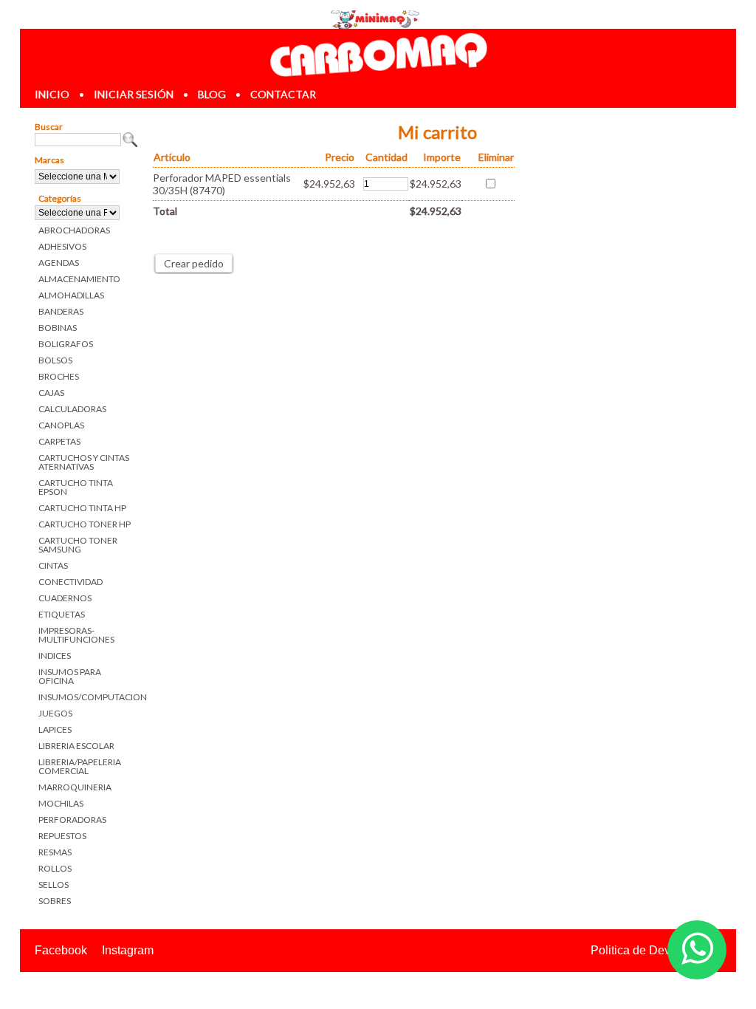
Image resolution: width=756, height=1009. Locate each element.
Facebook (61, 950)
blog (212, 94)
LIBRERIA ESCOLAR (76, 745)
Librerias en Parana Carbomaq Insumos (378, 54)
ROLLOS (55, 868)
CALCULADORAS (72, 408)
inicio (52, 94)
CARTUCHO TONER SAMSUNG (77, 545)
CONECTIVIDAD (70, 581)
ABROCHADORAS (74, 230)
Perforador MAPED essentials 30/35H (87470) (222, 183)
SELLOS (53, 884)
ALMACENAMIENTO (79, 278)
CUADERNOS (65, 597)
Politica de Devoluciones (656, 950)
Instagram (128, 950)
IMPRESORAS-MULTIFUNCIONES (76, 635)
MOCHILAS (60, 803)
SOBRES (54, 900)
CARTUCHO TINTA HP (82, 507)
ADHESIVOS (62, 246)
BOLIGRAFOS (65, 343)
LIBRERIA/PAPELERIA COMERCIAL (79, 766)
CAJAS (51, 392)
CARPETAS (59, 441)
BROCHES (58, 376)
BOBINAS (57, 327)
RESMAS (55, 852)
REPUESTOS (62, 835)
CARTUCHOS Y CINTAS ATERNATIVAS (83, 462)
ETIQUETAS (61, 614)
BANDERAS (60, 311)
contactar (283, 94)
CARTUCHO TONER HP (84, 524)
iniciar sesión (133, 94)
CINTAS (53, 565)
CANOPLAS (61, 425)
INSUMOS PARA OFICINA (69, 676)
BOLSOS (55, 360)
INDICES (54, 655)
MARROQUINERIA (74, 787)
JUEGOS (55, 713)
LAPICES (55, 729)
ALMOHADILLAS (71, 295)
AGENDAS (58, 262)
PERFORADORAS (72, 819)
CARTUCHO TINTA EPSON (75, 487)
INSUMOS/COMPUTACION (88, 696)
